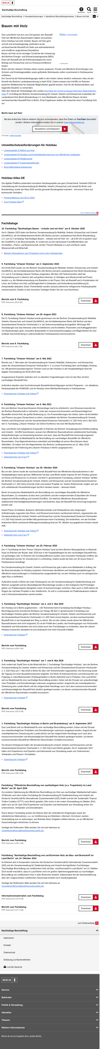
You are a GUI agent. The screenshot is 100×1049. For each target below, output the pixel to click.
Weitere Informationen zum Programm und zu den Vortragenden (33, 253)
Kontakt (7, 945)
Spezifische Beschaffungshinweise (60, 16)
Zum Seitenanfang (88, 213)
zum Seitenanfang (86, 923)
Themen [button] (6, 1020)
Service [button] (5, 990)
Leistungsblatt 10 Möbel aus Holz (19, 150)
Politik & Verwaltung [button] (12, 1005)
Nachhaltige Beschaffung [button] (14, 930)
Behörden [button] (7, 997)
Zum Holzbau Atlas (12, 202)
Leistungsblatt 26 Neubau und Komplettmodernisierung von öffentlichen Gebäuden (42, 155)
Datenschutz (9, 952)
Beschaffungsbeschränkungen (18, 167)
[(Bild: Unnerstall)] (79, 47)
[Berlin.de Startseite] (8, 3)
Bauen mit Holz (83, 16)
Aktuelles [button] (6, 1012)
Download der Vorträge (14, 635)
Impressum (9, 938)
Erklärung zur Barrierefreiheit (17, 960)
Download (85, 301)
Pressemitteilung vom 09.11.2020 (19, 198)
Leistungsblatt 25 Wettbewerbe (18, 159)
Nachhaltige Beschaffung (12, 16)
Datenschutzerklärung (74, 122)
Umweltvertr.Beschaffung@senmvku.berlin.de (23, 831)
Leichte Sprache (14, 967)
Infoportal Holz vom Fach (15, 457)
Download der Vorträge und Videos (20, 394)
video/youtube (15, 135)
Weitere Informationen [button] (13, 1027)
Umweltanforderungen (34, 16)
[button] (95, 16)
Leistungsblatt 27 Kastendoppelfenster (21, 163)
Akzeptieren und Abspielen (47, 129)
